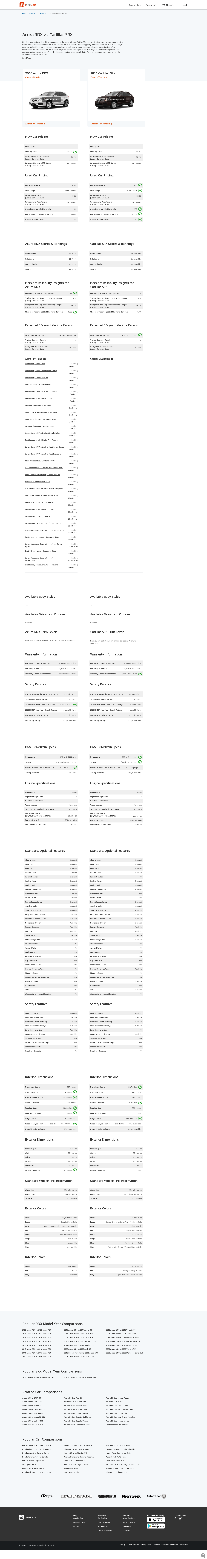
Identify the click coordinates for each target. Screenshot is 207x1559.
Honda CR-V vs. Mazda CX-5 (75, 1453)
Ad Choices (184, 1545)
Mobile (76, 1526)
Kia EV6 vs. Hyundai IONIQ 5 (33, 1468)
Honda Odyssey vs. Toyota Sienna (36, 1472)
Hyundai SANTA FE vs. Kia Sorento (78, 1445)
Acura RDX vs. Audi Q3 (73, 1398)
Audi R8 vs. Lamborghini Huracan (120, 1468)
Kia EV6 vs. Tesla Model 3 (116, 1472)
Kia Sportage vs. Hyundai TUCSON (36, 1445)
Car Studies (102, 1518)
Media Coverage (129, 1522)
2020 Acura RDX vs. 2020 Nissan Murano (122, 1345)
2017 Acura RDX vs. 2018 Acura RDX (36, 1357)
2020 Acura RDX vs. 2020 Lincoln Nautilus (123, 1341)
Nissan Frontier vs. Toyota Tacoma (79, 1457)
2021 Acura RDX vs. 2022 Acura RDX (36, 1334)
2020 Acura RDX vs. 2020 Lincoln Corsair (80, 1341)
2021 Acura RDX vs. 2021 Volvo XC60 (79, 1357)
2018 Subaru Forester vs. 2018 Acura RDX (81, 1353)
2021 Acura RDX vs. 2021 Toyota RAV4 (121, 1334)
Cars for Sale (135, 5)
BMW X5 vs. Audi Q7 (72, 1472)
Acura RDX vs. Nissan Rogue (117, 1398)
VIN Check (167, 5)
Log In (184, 5)
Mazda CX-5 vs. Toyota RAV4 (118, 1445)
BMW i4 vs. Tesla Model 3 (74, 1461)
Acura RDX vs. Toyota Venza (76, 1421)
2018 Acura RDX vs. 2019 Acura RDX (36, 1337)
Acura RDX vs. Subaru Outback (76, 1425)
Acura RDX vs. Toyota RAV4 (75, 1409)
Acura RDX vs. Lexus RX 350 (33, 1417)
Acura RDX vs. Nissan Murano (118, 1421)
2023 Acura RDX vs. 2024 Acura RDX (78, 1337)
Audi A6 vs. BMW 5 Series (116, 1457)
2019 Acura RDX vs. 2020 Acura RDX (36, 1345)
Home (24, 13)
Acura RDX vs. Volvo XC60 (32, 1421)
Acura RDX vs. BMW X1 (115, 1402)
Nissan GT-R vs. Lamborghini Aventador (122, 1464)
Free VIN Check (79, 1522)
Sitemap (122, 1545)
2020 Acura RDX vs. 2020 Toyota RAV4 (121, 1349)
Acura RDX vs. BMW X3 (31, 1398)
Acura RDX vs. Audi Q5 (31, 1405)
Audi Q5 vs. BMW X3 (30, 1464)
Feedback (126, 1530)
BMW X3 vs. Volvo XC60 (115, 1461)
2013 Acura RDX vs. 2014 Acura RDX (78, 1330)
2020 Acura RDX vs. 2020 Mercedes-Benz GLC (124, 1353)
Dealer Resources (105, 1530)
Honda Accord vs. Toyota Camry (35, 1453)
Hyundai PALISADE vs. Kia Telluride (120, 1449)
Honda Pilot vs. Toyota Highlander (36, 1449)
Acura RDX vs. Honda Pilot (117, 1413)
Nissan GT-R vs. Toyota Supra (76, 1449)
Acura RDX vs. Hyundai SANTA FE (119, 1409)
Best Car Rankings (105, 1522)
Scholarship (127, 1526)
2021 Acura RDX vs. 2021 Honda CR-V (79, 1345)
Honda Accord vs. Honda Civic (118, 1453)
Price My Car (103, 1526)
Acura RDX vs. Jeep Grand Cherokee (120, 1417)
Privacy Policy (146, 1545)
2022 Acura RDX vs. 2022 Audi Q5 (77, 1349)
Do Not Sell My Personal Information (165, 1545)
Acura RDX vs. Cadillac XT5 (117, 1405)
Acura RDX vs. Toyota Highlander (78, 1417)
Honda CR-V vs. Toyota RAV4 (76, 1464)
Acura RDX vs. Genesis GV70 (75, 1405)
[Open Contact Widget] (203, 1555)
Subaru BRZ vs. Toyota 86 (33, 1461)
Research (150, 5)
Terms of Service (133, 1545)
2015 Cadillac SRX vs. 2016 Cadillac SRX (80, 1377)
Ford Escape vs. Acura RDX (117, 1425)
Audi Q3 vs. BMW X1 (72, 1468)
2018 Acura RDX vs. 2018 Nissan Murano (122, 1337)
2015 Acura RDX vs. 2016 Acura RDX (36, 1349)
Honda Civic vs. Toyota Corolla (35, 1457)
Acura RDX (32, 13)
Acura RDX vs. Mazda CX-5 (33, 1413)
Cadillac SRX (43, 13)
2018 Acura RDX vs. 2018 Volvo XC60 (120, 1330)
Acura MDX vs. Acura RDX (32, 1425)
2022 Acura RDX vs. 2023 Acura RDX (36, 1330)
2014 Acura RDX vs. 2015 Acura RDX (78, 1334)
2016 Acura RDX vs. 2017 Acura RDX (36, 1353)
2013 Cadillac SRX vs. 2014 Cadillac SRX (38, 1377)
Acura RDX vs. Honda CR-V (33, 1402)
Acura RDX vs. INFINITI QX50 (33, 1409)
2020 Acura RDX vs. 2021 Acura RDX (36, 1341)
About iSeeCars (129, 1518)
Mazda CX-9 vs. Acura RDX (75, 1402)
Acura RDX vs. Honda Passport (76, 1413)
